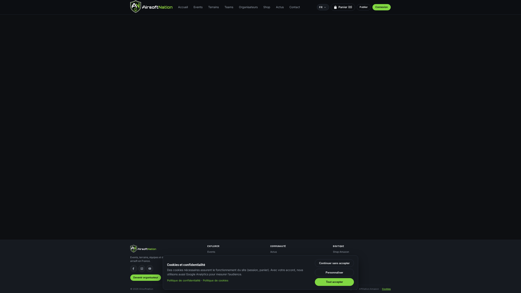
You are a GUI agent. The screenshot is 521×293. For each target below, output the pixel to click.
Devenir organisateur (145, 277)
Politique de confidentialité (183, 280)
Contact (294, 7)
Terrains (213, 7)
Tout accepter (334, 281)
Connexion (381, 7)
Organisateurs (248, 7)
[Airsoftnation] (151, 6)
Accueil (183, 7)
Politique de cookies (215, 280)
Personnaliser (334, 272)
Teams (228, 7)
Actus (280, 7)
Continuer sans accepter (334, 263)
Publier (364, 7)
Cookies (386, 289)
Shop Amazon (341, 251)
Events (198, 7)
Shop (266, 7)
